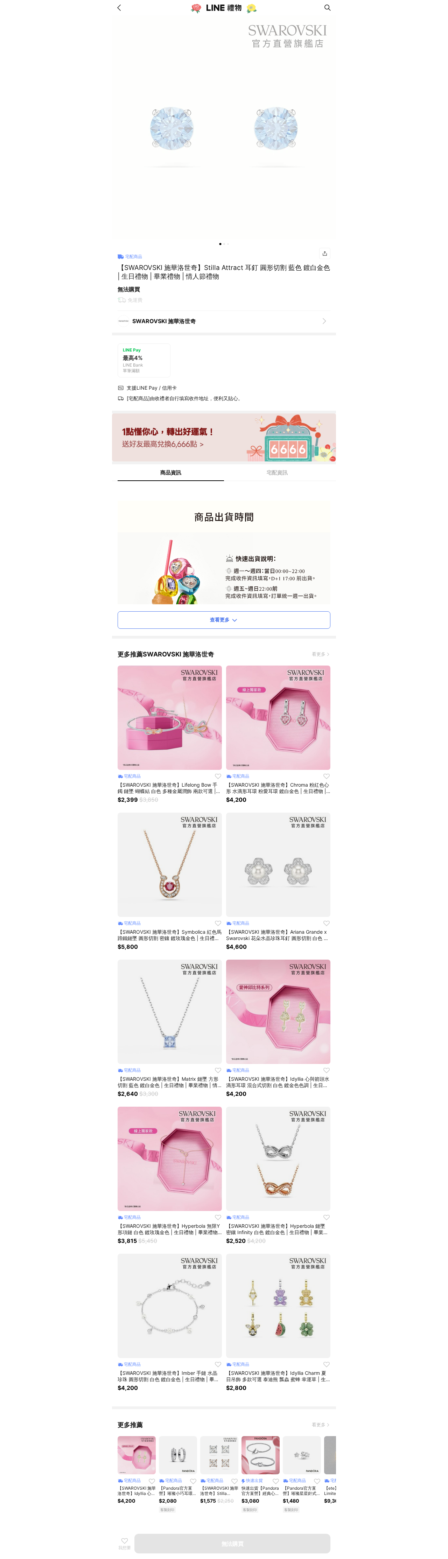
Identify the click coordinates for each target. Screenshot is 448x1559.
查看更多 (220, 619)
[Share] (324, 253)
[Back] (120, 8)
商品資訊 (170, 472)
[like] (218, 776)
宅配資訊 (277, 472)
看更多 (319, 654)
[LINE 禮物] (223, 7)
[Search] (328, 8)
